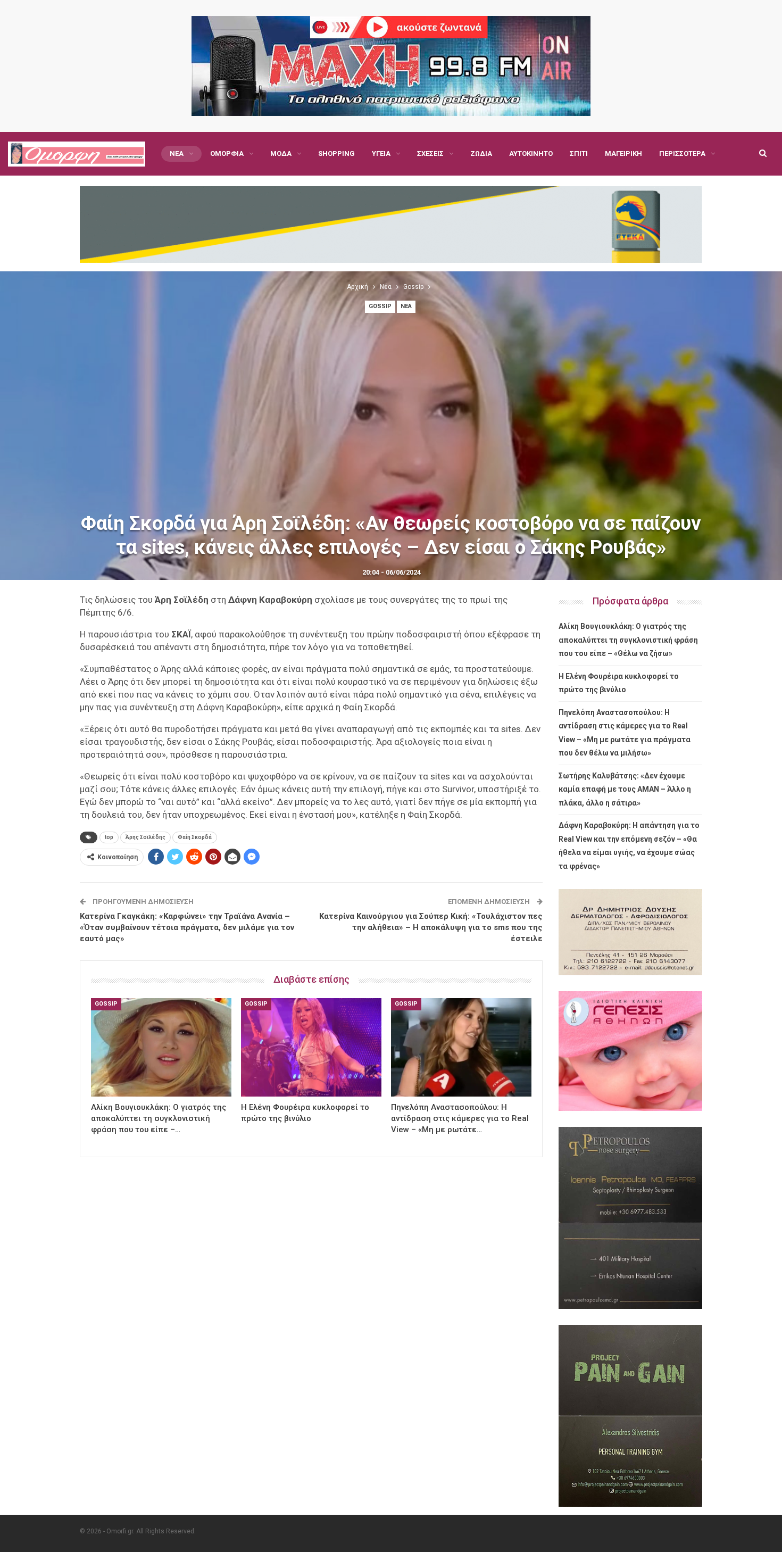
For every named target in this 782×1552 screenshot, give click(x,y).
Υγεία (381, 153)
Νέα (177, 153)
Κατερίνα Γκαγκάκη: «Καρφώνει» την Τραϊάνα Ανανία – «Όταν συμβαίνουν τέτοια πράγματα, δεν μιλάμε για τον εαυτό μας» (187, 927)
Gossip (380, 306)
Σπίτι (579, 153)
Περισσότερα (682, 153)
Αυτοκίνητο (531, 153)
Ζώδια (481, 153)
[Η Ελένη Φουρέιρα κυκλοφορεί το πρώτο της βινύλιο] (311, 1047)
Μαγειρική (623, 153)
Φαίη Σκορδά (195, 837)
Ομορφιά (227, 153)
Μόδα (281, 153)
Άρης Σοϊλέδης (145, 837)
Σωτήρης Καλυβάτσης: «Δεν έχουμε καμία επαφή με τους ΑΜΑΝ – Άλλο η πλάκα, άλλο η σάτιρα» (625, 789)
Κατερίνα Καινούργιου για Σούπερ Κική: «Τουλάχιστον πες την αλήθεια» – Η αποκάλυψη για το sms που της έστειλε (431, 927)
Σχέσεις (430, 153)
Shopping (336, 153)
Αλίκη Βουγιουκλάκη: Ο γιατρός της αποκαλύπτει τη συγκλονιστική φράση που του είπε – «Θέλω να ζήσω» (628, 640)
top (109, 837)
